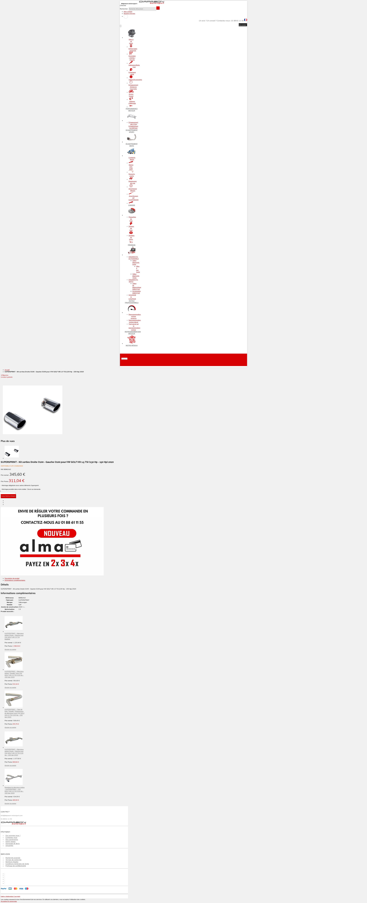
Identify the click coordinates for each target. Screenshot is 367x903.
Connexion (126, 16)
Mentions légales (12, 862)
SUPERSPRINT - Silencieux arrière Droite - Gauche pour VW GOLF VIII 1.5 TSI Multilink (14, 636)
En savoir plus (12, 901)
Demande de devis (13, 844)
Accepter (4, 901)
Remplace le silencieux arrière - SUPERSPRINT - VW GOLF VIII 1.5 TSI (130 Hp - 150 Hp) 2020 (15, 790)
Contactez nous (11, 838)
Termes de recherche (13, 860)
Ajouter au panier (10, 649)
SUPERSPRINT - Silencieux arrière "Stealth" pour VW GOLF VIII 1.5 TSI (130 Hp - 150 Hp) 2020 (14, 674)
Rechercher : (124, 9)
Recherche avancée (13, 858)
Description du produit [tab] (12, 578)
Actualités (9, 846)
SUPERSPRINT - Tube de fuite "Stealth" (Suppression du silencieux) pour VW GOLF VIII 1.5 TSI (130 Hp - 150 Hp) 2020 (14, 713)
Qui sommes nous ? (13, 836)
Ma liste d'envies (129, 13)
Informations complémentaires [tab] (15, 580)
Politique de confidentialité (16, 866)
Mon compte (128, 12)
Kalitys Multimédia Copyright (10, 896)
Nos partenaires (12, 840)
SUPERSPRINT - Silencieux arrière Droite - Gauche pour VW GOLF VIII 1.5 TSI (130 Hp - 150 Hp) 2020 (14, 752)
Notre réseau (10, 842)
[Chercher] (158, 8)
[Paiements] (15, 890)
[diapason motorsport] (151, 3)
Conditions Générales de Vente (17, 864)
